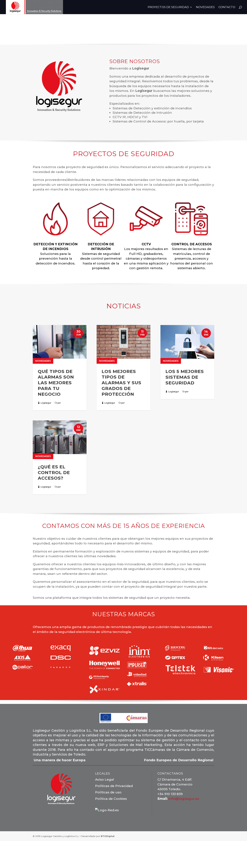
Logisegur (46, 403)
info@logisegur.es (184, 799)
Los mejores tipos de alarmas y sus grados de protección (121, 383)
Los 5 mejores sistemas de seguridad (185, 377)
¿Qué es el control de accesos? (54, 472)
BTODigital (107, 836)
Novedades (43, 360)
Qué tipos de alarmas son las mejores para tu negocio (56, 383)
